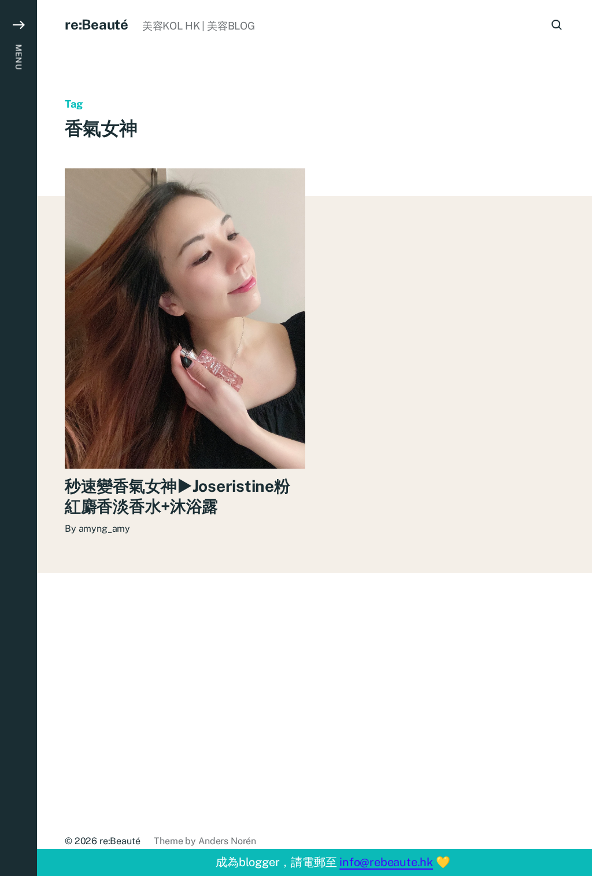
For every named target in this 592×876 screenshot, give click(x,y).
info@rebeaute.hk (386, 862)
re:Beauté (96, 24)
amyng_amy (105, 528)
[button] (18, 438)
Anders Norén (227, 840)
